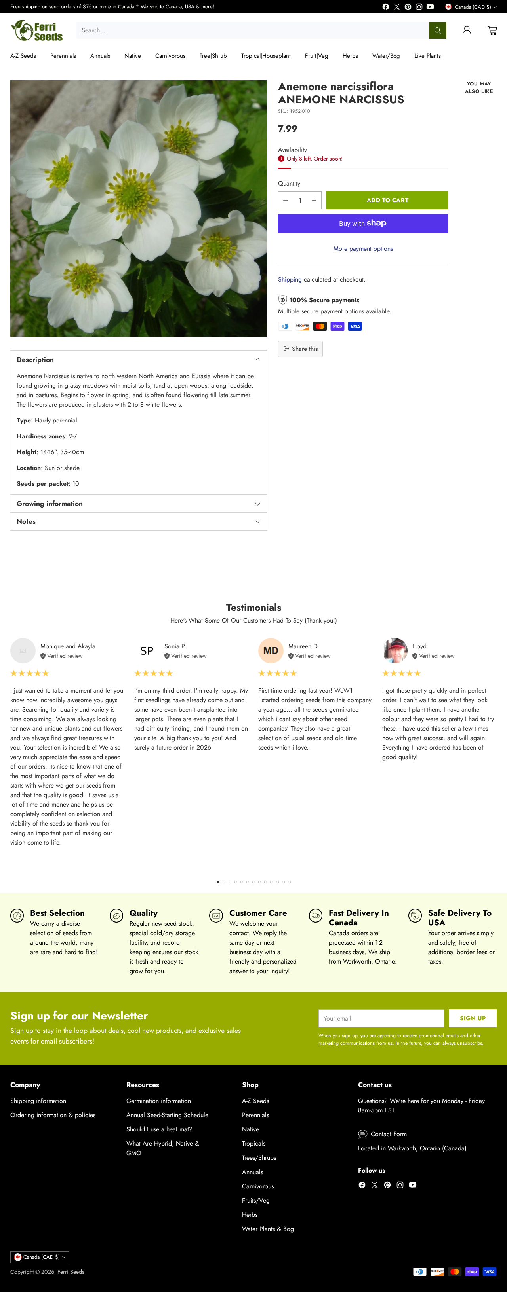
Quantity (289, 183)
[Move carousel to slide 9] (265, 882)
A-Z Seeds (255, 1100)
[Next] (494, 754)
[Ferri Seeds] (37, 30)
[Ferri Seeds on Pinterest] (408, 8)
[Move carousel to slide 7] (253, 882)
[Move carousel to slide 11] (277, 882)
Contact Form (389, 1134)
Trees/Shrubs (259, 1157)
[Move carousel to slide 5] (241, 882)
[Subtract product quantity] (285, 199)
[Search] (437, 30)
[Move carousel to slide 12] (283, 882)
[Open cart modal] (492, 30)
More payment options (363, 248)
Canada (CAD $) (473, 7)
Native (250, 1129)
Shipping (290, 279)
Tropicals (253, 1143)
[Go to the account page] (467, 30)
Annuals (252, 1171)
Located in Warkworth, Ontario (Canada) (412, 1148)
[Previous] (12, 754)
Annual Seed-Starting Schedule (167, 1115)
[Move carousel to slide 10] (271, 882)
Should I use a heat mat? (159, 1129)
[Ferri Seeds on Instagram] (419, 8)
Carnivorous (258, 1186)
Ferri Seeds (70, 1272)
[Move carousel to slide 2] (224, 882)
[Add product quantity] (314, 199)
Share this (305, 348)
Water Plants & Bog (268, 1228)
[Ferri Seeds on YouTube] (430, 8)
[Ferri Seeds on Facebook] (386, 8)
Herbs (249, 1214)
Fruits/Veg (256, 1200)
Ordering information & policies (52, 1115)
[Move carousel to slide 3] (230, 882)
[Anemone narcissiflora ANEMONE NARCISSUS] (138, 208)
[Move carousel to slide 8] (259, 882)
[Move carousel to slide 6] (247, 882)
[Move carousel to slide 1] (218, 882)
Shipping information (38, 1100)
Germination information (158, 1100)
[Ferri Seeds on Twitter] (397, 8)
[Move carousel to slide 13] (289, 882)
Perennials (255, 1115)
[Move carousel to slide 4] (235, 882)
